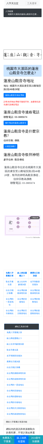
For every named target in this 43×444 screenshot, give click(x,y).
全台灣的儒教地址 (14, 396)
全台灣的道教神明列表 (16, 379)
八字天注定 (12, 3)
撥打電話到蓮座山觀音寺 (15, 123)
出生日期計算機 (13, 367)
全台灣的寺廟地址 (14, 402)
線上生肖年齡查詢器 (15, 344)
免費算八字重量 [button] (7, 440)
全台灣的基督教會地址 (16, 414)
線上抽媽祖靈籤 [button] (21, 440)
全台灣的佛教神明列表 (16, 373)
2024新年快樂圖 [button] (36, 440)
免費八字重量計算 (14, 332)
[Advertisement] (23, 34)
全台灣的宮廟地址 (14, 391)
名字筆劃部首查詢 (14, 356)
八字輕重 (9, 11)
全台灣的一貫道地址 (9, 302)
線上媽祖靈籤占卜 (14, 338)
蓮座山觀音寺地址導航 (14, 95)
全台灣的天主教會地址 (16, 408)
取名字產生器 (12, 350)
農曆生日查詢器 (13, 362)
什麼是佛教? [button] (10, 146)
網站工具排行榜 (21, 327)
